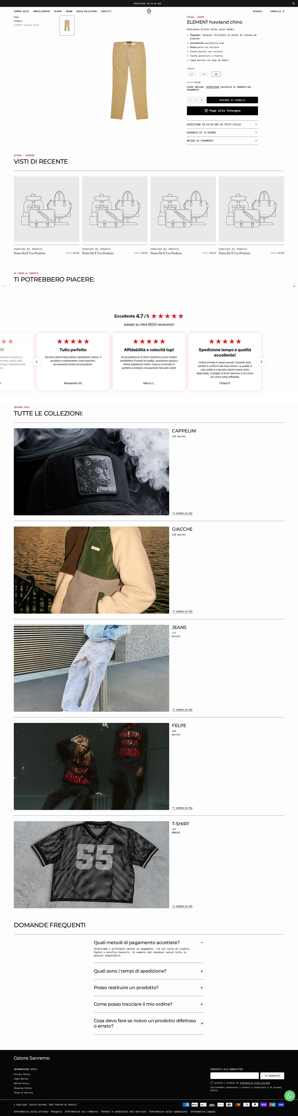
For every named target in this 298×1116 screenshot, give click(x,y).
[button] (277, 11)
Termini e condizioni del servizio (123, 1111)
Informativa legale (202, 1111)
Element (18, 20)
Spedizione (212, 87)
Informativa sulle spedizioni (168, 1111)
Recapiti (56, 1111)
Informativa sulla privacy (255, 1082)
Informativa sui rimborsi (81, 1111)
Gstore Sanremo (37, 1104)
